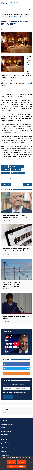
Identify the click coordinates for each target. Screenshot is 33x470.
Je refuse (21, 462)
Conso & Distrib (24, 14)
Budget (13, 166)
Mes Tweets (6, 412)
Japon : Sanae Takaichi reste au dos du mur (16, 318)
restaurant (6, 173)
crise (21, 166)
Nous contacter (5, 455)
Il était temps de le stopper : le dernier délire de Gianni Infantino (15, 217)
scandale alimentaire (19, 173)
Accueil (4, 14)
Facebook (2, 178)
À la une (4, 30)
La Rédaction (5, 28)
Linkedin (10, 178)
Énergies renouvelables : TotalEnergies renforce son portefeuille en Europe (13, 284)
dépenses (6, 169)
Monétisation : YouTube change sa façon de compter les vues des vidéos (16, 250)
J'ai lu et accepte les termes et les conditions (15, 392)
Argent (3, 427)
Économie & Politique (6, 431)
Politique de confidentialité (16, 466)
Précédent (7, 184)
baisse (5, 166)
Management (4, 434)
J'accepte (11, 462)
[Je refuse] (31, 463)
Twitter (6, 178)
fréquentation (16, 169)
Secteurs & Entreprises (13, 14)
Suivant (27, 184)
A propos (3, 451)
